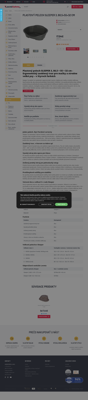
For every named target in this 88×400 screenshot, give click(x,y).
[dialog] (44, 200)
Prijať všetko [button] (61, 204)
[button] (27, 204)
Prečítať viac (41, 200)
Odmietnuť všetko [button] (46, 204)
